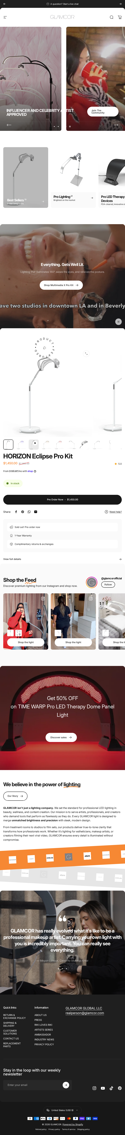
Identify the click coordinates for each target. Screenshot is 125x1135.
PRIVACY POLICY (44, 1044)
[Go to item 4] (46, 445)
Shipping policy (83, 1129)
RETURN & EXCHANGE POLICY (14, 1016)
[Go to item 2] (21, 445)
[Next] (120, 4)
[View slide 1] (59, 969)
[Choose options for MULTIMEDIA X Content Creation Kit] (18, 633)
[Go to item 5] (59, 445)
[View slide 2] (62, 969)
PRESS (38, 1020)
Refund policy (41, 1129)
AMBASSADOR (43, 1034)
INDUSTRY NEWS (44, 1039)
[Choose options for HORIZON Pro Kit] (58, 633)
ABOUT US (41, 1015)
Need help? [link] (116, 511)
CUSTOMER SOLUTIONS (10, 1032)
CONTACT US (11, 1038)
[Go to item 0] (8, 445)
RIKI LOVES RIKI (43, 1024)
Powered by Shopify (72, 1124)
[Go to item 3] (34, 445)
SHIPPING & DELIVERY (9, 1024)
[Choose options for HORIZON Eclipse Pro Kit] (105, 633)
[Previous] (4, 4)
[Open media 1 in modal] (86, 353)
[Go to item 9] (110, 445)
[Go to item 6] (72, 445)
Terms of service (68, 1129)
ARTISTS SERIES (44, 1029)
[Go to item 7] (84, 445)
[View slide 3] (66, 969)
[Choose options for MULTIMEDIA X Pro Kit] (10, 633)
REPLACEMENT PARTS (12, 1045)
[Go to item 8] (97, 445)
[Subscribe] (66, 1085)
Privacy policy (54, 1129)
